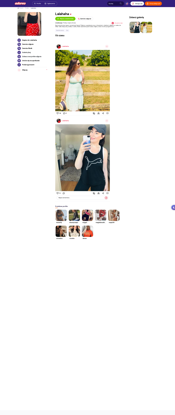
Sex (67, 30)
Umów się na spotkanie (31, 60)
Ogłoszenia (51, 3)
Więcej (24, 70)
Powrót (21, 8)
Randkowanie (60, 30)
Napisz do (29, 40)
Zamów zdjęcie (28, 44)
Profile (39, 3)
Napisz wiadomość (66, 19)
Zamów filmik (27, 48)
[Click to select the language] (127, 3)
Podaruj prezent (28, 65)
